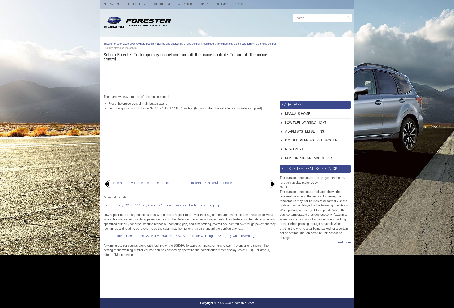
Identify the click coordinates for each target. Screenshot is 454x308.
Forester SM (161, 4)
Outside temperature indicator (309, 168)
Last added (184, 4)
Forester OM (137, 4)
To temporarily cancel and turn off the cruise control (246, 43)
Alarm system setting (304, 131)
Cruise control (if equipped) (199, 43)
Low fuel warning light (305, 122)
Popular (204, 4)
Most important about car (308, 158)
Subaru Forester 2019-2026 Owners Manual (129, 43)
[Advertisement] (190, 78)
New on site (295, 149)
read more (344, 242)
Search (240, 4)
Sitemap (222, 4)
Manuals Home (297, 114)
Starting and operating (169, 43)
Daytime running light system (311, 140)
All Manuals (112, 4)
